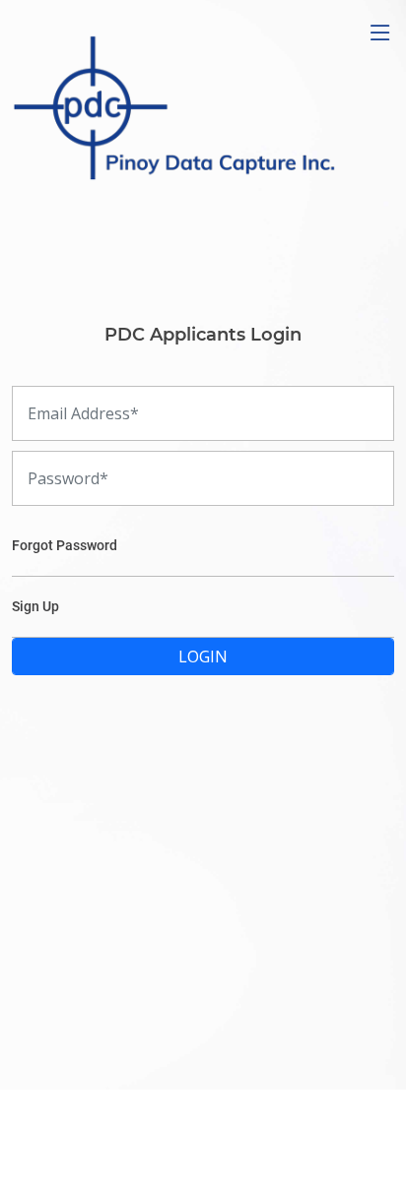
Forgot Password (64, 545)
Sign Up (35, 606)
